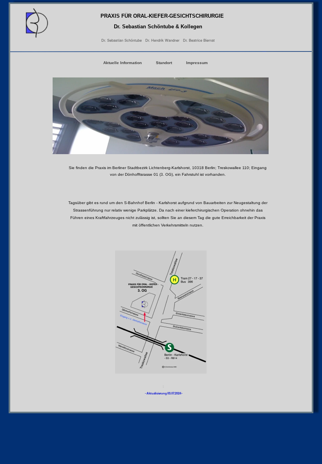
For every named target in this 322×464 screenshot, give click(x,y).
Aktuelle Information (122, 63)
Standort (164, 63)
